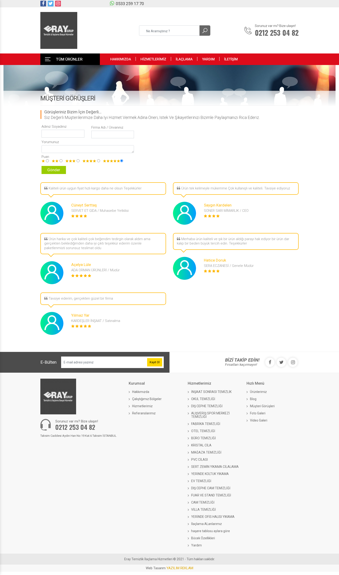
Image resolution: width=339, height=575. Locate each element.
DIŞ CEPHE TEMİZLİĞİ (207, 406)
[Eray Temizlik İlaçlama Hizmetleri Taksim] (58, 30)
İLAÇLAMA (184, 59)
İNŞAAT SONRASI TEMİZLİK (211, 392)
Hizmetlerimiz (142, 406)
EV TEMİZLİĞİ (201, 481)
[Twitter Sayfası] (51, 3)
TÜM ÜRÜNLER (69, 59)
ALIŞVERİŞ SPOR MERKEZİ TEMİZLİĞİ (210, 415)
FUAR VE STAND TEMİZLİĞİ (211, 495)
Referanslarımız (144, 413)
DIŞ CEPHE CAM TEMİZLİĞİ (210, 488)
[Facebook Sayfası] (43, 3)
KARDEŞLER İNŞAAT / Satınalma (95, 321)
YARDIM (208, 59)
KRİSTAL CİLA (201, 445)
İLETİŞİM (231, 59)
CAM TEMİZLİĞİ (202, 502)
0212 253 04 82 (75, 427)
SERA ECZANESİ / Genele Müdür (229, 266)
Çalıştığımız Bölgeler (147, 399)
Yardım (196, 545)
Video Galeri (258, 420)
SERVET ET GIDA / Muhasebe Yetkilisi (100, 211)
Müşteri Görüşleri (262, 406)
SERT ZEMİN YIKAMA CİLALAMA (215, 467)
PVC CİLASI (199, 459)
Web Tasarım (169, 568)
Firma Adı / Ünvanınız (107, 127)
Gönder (53, 170)
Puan (45, 157)
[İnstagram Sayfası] (58, 3)
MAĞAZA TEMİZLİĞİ (206, 452)
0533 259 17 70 (130, 3)
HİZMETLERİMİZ (153, 59)
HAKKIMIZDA (120, 59)
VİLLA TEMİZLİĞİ (203, 509)
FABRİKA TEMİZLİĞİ (205, 424)
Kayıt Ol (155, 362)
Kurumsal (137, 383)
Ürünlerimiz (258, 392)
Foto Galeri (257, 413)
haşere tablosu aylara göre (210, 531)
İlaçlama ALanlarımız (206, 524)
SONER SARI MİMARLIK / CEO (226, 211)
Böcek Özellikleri (203, 538)
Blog (253, 399)
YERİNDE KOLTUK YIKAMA (210, 474)
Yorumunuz (50, 142)
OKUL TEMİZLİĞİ (203, 399)
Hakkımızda (140, 392)
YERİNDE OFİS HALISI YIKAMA (213, 517)
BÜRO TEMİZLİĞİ (203, 438)
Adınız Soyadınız (54, 126)
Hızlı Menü (255, 383)
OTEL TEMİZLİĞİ (203, 431)
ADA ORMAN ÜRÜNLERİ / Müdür (95, 270)
